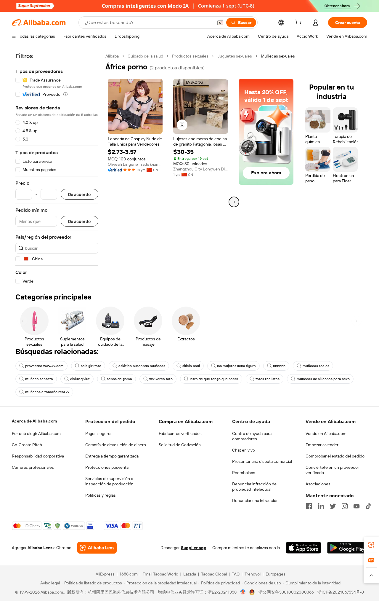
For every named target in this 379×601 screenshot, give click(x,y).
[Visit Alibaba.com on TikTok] (368, 506)
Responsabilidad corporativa (38, 456)
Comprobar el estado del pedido (335, 456)
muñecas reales (316, 366)
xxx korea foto (161, 379)
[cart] (299, 23)
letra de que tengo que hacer (214, 379)
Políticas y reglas (100, 495)
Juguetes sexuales (234, 56)
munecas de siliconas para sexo (323, 379)
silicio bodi (191, 366)
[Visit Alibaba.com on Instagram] (344, 506)
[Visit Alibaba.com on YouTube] (356, 506)
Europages (275, 574)
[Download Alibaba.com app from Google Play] (347, 548)
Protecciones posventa (107, 467)
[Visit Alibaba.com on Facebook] (309, 506)
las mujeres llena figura (236, 366)
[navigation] (56, 169)
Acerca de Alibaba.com (34, 421)
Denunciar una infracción (255, 500)
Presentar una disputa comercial (262, 461)
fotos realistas (268, 379)
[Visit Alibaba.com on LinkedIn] (321, 506)
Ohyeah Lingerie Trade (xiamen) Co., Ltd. (135, 164)
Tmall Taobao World (160, 574)
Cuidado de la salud (145, 56)
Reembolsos (243, 472)
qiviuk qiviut (80, 379)
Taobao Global (214, 574)
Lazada (189, 574)
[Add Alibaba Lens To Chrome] (97, 548)
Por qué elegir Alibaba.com (36, 433)
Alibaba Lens (40, 547)
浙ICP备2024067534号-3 (340, 592)
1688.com (129, 574)
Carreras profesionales (33, 467)
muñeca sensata (39, 379)
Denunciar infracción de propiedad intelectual (254, 487)
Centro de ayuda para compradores (252, 436)
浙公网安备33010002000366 (286, 592)
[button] (220, 22)
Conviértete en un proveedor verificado (332, 470)
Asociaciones (318, 484)
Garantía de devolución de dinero (115, 444)
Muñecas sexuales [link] (278, 56)
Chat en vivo (243, 450)
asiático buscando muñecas (141, 366)
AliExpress (105, 574)
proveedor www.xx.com (44, 366)
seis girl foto (91, 366)
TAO (236, 574)
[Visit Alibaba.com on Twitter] (332, 506)
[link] (371, 544)
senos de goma (119, 379)
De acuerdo (79, 194)
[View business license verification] (243, 592)
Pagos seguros (99, 433)
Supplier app (193, 547)
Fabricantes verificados (180, 433)
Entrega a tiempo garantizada (112, 456)
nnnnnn (279, 366)
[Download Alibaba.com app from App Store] (303, 548)
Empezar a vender (322, 444)
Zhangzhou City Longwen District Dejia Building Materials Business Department (200, 169)
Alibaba (112, 56)
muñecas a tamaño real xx (47, 392)
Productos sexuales (190, 56)
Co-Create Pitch (27, 444)
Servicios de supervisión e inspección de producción (109, 481)
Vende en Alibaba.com (326, 433)
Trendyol (253, 574)
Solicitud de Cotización (180, 444)
